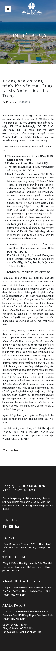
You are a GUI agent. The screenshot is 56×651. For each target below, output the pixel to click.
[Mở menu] (8, 9)
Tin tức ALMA (28, 36)
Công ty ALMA (10, 450)
